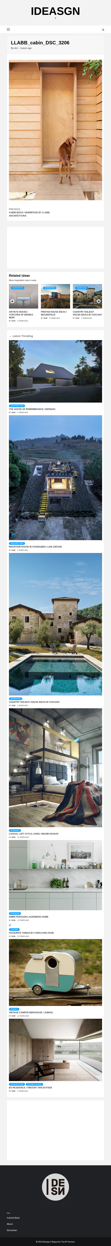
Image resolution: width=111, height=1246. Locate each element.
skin (16, 48)
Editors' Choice (34, 1084)
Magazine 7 (56, 1241)
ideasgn (55, 11)
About (10, 1223)
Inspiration (18, 288)
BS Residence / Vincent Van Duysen (30, 1087)
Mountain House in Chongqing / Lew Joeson (35, 547)
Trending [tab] (27, 336)
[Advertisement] (55, 248)
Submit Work (13, 1217)
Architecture (17, 406)
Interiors (15, 830)
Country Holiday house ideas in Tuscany (34, 702)
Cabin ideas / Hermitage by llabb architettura (29, 212)
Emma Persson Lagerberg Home (28, 917)
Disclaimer (12, 1230)
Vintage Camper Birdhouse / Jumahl (31, 1012)
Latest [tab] (17, 336)
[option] (24, 304)
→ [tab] (10, 336)
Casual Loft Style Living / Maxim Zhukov (34, 834)
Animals (14, 1009)
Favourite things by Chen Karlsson (31, 933)
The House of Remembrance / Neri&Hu (32, 409)
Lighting (14, 930)
